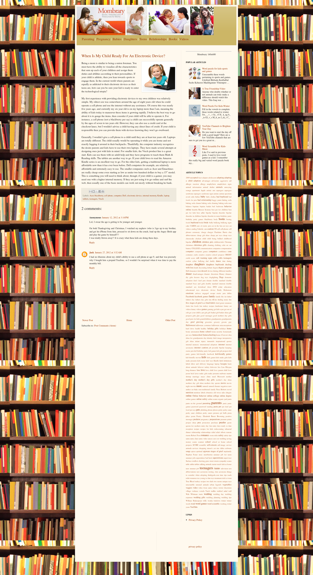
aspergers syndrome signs (203, 193)
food (204, 303)
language (210, 364)
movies (193, 386)
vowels (201, 491)
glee (198, 315)
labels (188, 364)
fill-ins (214, 299)
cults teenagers (224, 258)
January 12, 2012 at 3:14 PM (115, 217)
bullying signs (226, 222)
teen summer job (192, 468)
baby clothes (211, 196)
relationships (206, 432)
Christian (228, 242)
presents (224, 419)
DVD (215, 287)
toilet (188, 478)
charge (203, 232)
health (197, 328)
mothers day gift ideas (195, 383)
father (229, 296)
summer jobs (191, 458)
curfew (188, 261)
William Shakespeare (194, 500)
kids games (211, 357)
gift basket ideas (222, 312)
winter (223, 500)
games (204, 309)
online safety (201, 399)
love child (209, 370)
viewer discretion (224, 487)
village (188, 491)
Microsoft (221, 376)
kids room (201, 360)
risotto (188, 435)
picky (220, 410)
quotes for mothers (193, 426)
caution (210, 228)
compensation (226, 248)
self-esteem (212, 445)
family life (220, 296)
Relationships (158, 39)
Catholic (200, 229)
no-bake (195, 389)
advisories (215, 180)
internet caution (201, 347)
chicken (198, 238)
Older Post (170, 320)
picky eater (227, 410)
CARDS (193, 226)
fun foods (195, 306)
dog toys (204, 277)
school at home (218, 442)
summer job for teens (222, 454)
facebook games (201, 296)
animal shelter (209, 187)
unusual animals (202, 484)
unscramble (190, 484)
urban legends (215, 484)
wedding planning (213, 497)
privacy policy (195, 546)
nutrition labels (199, 392)
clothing (218, 245)
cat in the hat (217, 226)
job (210, 347)
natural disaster (214, 386)
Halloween (190, 325)
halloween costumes (203, 325)
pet (220, 406)
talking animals (206, 464)
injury (203, 341)
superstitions (218, 457)
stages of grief (217, 451)
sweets (216, 461)
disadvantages (198, 274)
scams (194, 442)
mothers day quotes (212, 383)
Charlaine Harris (220, 232)
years (188, 507)
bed (213, 206)
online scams (212, 399)
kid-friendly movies (193, 357)
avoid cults (190, 196)
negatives (224, 386)
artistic (209, 190)
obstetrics (209, 392)
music (199, 386)
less (219, 367)
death (196, 267)
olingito (228, 392)
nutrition (189, 392)
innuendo (210, 341)
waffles (213, 491)
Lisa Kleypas (226, 367)
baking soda (226, 200)
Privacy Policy (195, 519)
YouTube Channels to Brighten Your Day (216, 127)
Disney (221, 274)
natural (205, 386)
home (229, 328)
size (217, 448)
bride (206, 222)
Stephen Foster (192, 454)
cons (229, 251)
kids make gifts (222, 357)
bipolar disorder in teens (210, 216)
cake (187, 226)
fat (225, 296)
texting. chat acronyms (217, 471)
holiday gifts (213, 328)
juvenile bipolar (218, 347)
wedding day (218, 494)
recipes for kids (206, 429)
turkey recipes (200, 481)
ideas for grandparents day (196, 338)
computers (213, 251)
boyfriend (194, 222)
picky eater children (194, 413)
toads (229, 475)
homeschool (197, 334)
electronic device (134, 195)
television (224, 468)
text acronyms (202, 471)
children (196, 241)
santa (188, 438)
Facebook (190, 296)
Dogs (221, 277)
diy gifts (189, 277)
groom (224, 322)
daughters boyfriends (215, 264)
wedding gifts (199, 497)
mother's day (191, 379)
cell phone (108, 195)
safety (220, 435)
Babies (117, 39)
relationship (196, 432)
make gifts (203, 373)
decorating (203, 267)
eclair (220, 287)
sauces (210, 438)
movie (223, 383)
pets (198, 409)
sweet (211, 461)
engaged (205, 293)
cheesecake (190, 238)
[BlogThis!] (93, 191)
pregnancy (205, 419)
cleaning (211, 245)
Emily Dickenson (224, 290)
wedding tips (226, 497)
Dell (124, 195)
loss (198, 370)
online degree (225, 395)
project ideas (191, 422)
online (189, 395)
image (219, 338)
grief (192, 322)
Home (129, 320)
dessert (204, 270)
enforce (198, 293)
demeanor (193, 271)
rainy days (217, 426)
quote (229, 422)
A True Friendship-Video (213, 88)
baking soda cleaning (210, 203)
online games (191, 399)
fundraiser (219, 306)
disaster (207, 274)
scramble (202, 445)
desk (199, 271)
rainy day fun (206, 426)
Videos (184, 39)
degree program (224, 267)
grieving (199, 322)
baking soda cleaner (193, 203)
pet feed (225, 406)
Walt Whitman (192, 494)
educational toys (192, 290)
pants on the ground (194, 403)
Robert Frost (195, 435)
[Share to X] (96, 191)
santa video (203, 438)
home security (217, 331)
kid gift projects (223, 351)
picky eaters (207, 413)
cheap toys (227, 235)
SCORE (195, 445)
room (212, 435)
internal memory (149, 195)
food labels (210, 302)
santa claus (194, 438)
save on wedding (219, 438)
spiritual (199, 451)
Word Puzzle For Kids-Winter (216, 105)
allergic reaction (192, 184)
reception (189, 429)
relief (213, 432)
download (202, 287)
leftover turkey (203, 367)
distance (228, 274)
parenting (206, 403)
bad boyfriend (222, 196)
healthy (203, 328)
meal (214, 376)
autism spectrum (225, 193)
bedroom (219, 206)
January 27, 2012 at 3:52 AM (108, 252)
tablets (86, 198)
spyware (206, 451)
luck (192, 373)
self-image (221, 445)
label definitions (225, 360)
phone (210, 410)
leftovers (213, 367)
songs (188, 451)
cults (215, 258)
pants (229, 399)
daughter (189, 264)
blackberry (99, 195)
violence (195, 491)
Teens (143, 39)
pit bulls (223, 413)
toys (212, 478)
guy (230, 322)
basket (208, 206)
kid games (212, 351)
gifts (194, 315)
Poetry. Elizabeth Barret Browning (210, 416)
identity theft (212, 338)
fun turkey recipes (207, 306)
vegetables (227, 484)
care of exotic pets (204, 226)
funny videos (196, 309)
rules (216, 435)
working (223, 503)
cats (205, 229)
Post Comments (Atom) (105, 325)
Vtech (101, 198)
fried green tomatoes (223, 303)
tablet (192, 464)
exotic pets (221, 293)
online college (213, 395)
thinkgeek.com (213, 475)
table (187, 464)
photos (215, 410)
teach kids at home (224, 464)
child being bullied (215, 238)
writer (229, 503)
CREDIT (228, 254)
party (225, 403)
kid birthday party (201, 351)
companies (217, 248)
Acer (92, 195)
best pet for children (220, 209)
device (210, 271)
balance (189, 206)
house (218, 335)
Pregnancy (103, 39)
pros (199, 422)
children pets (207, 242)
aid (230, 180)
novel (229, 389)
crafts (196, 254)
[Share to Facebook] (99, 191)
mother (228, 376)
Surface (189, 461)
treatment (218, 478)
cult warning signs (204, 258)
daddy (212, 261)
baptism (196, 206)
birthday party (226, 216)
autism (216, 193)
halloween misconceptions (221, 325)
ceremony (196, 232)
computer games (201, 251)
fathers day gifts (201, 299)
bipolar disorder (218, 212)
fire (230, 299)
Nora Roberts (221, 389)
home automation (192, 331)
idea (229, 335)
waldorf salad (222, 491)
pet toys (193, 410)
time (221, 475)
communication (206, 248)
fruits (188, 306)
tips (225, 475)
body (216, 219)
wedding (208, 493)
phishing (204, 410)
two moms (218, 481)
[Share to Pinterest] (102, 191)
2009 (188, 177)
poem (193, 416)
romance (205, 435)
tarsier (214, 464)
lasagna (223, 363)
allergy (203, 184)
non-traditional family (207, 389)
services (195, 448)
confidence (222, 251)
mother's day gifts (206, 379)
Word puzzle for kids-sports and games (215, 70)
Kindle (160, 195)
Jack (91, 252)
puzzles (222, 422)
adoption (197, 180)
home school (205, 331)
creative (202, 254)
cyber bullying (198, 261)
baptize (202, 206)
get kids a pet (219, 309)
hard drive (190, 328)
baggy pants (216, 200)
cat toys (226, 226)
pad (225, 399)
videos (215, 487)
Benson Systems (204, 209)
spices (193, 451)
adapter (205, 177)
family (212, 296)
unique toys (227, 481)
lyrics (197, 373)
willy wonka (208, 500)
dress (209, 287)
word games (201, 503)
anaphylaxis (211, 184)
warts (201, 494)
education (227, 287)
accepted (194, 177)
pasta (216, 406)
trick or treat (226, 478)
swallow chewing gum (200, 461)
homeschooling (209, 334)
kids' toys (209, 360)
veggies (189, 487)
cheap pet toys (216, 235)
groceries (208, 322)
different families (225, 271)
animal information (193, 187)
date (223, 261)
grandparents (216, 319)
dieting (215, 271)
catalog (194, 229)
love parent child (221, 370)
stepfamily (227, 451)
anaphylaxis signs (224, 184)
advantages (206, 180)
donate (209, 280)
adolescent (212, 177)
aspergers (219, 190)
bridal (201, 222)
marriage (196, 376)
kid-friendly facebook (205, 354)
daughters (199, 264)
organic (221, 399)
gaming (210, 309)
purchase (214, 422)
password (194, 406)
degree (215, 267)
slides (222, 448)
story (200, 454)
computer (117, 195)
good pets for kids (193, 319)
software (228, 448)
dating (229, 261)
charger (210, 232)
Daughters (130, 39)
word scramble (213, 503)
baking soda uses (225, 203)
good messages (206, 315)
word (193, 503)
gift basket (212, 312)
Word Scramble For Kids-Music (214, 148)
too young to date (204, 478)
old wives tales (219, 392)
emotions (190, 293)
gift (206, 312)
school (208, 441)
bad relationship (204, 200)
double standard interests (215, 283)
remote (228, 432)
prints (229, 419)
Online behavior (199, 395)
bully (211, 222)
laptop (166, 195)
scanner (201, 442)
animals (219, 187)
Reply (92, 242)
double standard (219, 280)
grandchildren (205, 319)
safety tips (227, 435)
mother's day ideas (223, 380)
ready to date (226, 426)
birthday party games (194, 219)
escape (212, 293)
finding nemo (223, 299)
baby (203, 196)
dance (218, 261)
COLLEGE (196, 248)
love (203, 370)
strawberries (208, 454)
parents (216, 402)
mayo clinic (206, 376)
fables (229, 293)
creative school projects (215, 254)
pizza (229, 413)
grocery (217, 322)
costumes (189, 254)
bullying (217, 222)
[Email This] (90, 191)
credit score (190, 258)
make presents (213, 373)
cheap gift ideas (203, 235)
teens (217, 468)
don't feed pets (200, 280)
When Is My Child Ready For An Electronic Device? (123, 55)
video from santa (205, 487)
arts (214, 190)
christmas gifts (200, 245)
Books (173, 39)
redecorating (219, 429)
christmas (189, 245)
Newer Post (87, 320)
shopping (202, 448)
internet (221, 344)
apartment (196, 190)
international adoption (208, 344)
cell (218, 229)
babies (197, 196)
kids (204, 357)
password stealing (206, 406)
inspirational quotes (223, 341)
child (204, 238)
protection (206, 422)
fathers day (190, 299)
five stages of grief (193, 302)
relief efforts (220, 432)
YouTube (194, 507)
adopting (220, 177)
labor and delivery (198, 364)
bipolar (208, 212)
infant (197, 341)
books (222, 219)
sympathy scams (225, 461)
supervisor (227, 458)
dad (207, 261)
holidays (223, 328)
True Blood (190, 481)
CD (215, 229)
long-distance (191, 370)
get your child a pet (196, 312)
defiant (209, 267)
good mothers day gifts (222, 315)
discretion (214, 274)
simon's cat (211, 448)
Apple (203, 190)
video (195, 487)
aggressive (224, 180)
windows (217, 500)
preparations (215, 419)
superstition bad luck (204, 458)
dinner (189, 273)
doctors (197, 277)
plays (188, 416)
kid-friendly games (223, 354)
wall (229, 491)
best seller (201, 212)
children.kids (219, 242)
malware (223, 373)
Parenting (88, 39)
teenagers (93, 198)
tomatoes (193, 478)
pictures (216, 413)
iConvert (224, 335)
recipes (196, 429)
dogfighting (213, 277)
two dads (210, 481)
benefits (195, 209)
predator (196, 419)
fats (210, 299)
